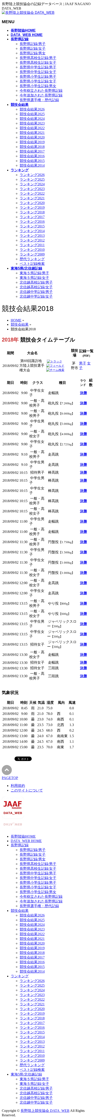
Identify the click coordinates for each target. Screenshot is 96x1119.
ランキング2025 (32, 179)
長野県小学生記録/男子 (38, 76)
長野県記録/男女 (33, 53)
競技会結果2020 (32, 137)
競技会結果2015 (32, 161)
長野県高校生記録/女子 (38, 62)
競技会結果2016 (32, 156)
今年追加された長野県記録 (41, 95)
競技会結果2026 (32, 109)
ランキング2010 (32, 250)
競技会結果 (20, 910)
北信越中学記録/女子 (36, 296)
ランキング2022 (32, 193)
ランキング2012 (32, 240)
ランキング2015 (32, 226)
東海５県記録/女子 (34, 278)
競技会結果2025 (32, 114)
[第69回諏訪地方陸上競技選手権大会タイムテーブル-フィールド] (55, 365)
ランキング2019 (32, 207)
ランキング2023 (32, 189)
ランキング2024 (32, 184)
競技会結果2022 (32, 128)
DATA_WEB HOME (26, 841)
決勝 (83, 393)
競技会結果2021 (32, 133)
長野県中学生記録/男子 (38, 67)
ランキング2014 (32, 231)
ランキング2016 (32, 221)
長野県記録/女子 (33, 48)
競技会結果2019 (32, 142)
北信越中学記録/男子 (36, 292)
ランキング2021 (32, 198)
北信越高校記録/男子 (36, 282)
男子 (82, 363)
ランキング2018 (32, 212)
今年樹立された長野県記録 (41, 90)
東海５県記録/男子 (34, 273)
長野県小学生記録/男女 (38, 86)
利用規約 (18, 786)
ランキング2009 (32, 254)
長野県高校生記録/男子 (38, 58)
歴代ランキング (32, 259)
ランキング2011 (32, 245)
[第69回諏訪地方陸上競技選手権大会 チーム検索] (55, 370)
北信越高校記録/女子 (36, 287)
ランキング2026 (32, 175)
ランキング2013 (32, 235)
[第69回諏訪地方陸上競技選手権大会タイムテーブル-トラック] (54, 361)
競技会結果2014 (32, 165)
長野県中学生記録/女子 (38, 72)
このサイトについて (27, 790)
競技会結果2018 (32, 147)
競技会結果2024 (32, 119)
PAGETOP (10, 778)
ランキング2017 (32, 217)
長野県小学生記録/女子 (38, 81)
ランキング (20, 976)
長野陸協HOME (23, 836)
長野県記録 (20, 845)
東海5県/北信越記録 (26, 1074)
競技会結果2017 (32, 151)
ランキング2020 (32, 203)
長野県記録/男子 (33, 44)
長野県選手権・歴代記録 (39, 100)
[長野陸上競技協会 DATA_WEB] (28, 12)
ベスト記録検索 (32, 264)
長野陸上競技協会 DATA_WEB (45, 1111)
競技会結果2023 (32, 123)
